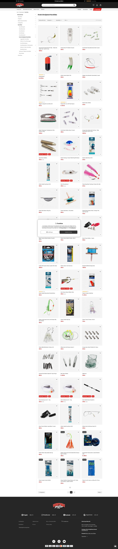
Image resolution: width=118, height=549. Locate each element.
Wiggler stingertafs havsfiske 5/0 (45, 103)
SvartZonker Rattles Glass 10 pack (68, 130)
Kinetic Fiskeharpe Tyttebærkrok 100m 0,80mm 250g (47, 131)
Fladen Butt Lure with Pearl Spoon (67, 103)
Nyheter (79, 9)
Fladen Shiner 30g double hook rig (46, 452)
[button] (93, 1)
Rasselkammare (23, 49)
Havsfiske (26, 12)
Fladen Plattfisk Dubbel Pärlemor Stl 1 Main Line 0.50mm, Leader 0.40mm (69, 481)
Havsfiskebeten (22, 35)
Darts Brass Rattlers (43, 157)
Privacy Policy (63, 227)
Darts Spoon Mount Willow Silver (67, 292)
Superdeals (98, 9)
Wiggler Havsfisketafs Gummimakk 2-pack (91, 75)
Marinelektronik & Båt (27, 9)
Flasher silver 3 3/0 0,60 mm (66, 265)
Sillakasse (84, 373)
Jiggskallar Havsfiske (24, 39)
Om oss (33, 524)
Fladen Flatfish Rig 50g (65, 319)
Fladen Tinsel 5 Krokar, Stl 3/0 (88, 319)
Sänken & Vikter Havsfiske (25, 47)
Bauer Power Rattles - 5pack (88, 238)
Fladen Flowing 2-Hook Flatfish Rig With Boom (70, 157)
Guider (91, 9)
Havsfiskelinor (22, 30)
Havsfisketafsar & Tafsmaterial (26, 45)
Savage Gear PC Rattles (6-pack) (67, 47)
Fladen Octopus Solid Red (87, 293)
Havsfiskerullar (22, 28)
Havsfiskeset (21, 32)
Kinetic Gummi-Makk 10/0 (66, 75)
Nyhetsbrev (21, 524)
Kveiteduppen (41, 76)
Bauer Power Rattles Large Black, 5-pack (47, 426)
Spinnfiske (20, 16)
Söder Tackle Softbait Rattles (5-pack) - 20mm (47, 239)
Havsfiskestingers (23, 43)
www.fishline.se (85, 530)
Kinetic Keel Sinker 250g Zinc (45, 210)
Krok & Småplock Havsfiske (25, 37)
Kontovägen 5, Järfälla (92, 526)
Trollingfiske (20, 22)
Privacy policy (49, 524)
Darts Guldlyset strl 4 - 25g (66, 399)
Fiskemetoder (21, 12)
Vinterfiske (20, 55)
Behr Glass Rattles (64, 373)
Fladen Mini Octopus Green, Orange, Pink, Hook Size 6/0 (90, 211)
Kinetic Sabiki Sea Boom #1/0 (45, 184)
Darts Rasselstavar (64, 184)
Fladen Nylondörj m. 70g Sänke (67, 210)
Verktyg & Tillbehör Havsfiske (25, 51)
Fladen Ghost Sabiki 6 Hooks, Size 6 (68, 238)
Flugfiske (20, 18)
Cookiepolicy (21, 521)
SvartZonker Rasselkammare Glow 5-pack (91, 47)
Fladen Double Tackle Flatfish (45, 480)
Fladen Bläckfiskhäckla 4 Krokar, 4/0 (46, 347)
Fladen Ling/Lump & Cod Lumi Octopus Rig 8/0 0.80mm (47, 320)
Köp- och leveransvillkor (51, 521)
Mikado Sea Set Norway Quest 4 (67, 347)
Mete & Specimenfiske (22, 20)
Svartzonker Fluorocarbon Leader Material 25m (90, 453)
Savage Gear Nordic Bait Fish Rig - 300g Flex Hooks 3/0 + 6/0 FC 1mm (48, 48)
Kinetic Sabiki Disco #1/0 (87, 157)
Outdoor (42, 9)
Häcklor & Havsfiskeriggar (25, 41)
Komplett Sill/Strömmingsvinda (88, 265)
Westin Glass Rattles (86, 102)
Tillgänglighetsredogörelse (24, 527)
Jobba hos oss (35, 521)
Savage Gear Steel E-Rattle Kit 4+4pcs (90, 347)
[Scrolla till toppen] (70, 487)
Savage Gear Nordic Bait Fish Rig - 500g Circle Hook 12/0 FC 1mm (90, 131)
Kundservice (65, 521)
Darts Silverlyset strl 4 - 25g (44, 399)
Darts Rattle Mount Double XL (88, 399)
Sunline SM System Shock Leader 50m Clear (48, 265)
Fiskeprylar (19, 9)
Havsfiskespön (22, 26)
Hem (17, 12)
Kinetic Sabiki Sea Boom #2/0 (67, 426)
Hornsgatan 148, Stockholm (89, 524)
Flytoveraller (21, 53)
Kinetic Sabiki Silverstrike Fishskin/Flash (47, 293)
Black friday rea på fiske (91, 533)
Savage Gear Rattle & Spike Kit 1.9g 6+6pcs (48, 373)
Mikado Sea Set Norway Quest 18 (89, 426)
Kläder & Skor (36, 9)
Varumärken (85, 9)
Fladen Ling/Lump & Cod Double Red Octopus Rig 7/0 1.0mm (70, 453)
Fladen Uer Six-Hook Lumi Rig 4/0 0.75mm (91, 480)
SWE (20, 1)
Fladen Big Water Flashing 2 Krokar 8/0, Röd (91, 184)
